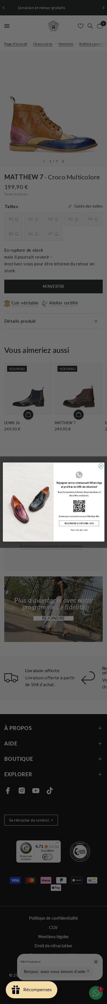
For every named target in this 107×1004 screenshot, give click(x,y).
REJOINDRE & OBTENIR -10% (79, 523)
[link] (79, 506)
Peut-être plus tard (78, 530)
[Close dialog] (100, 466)
